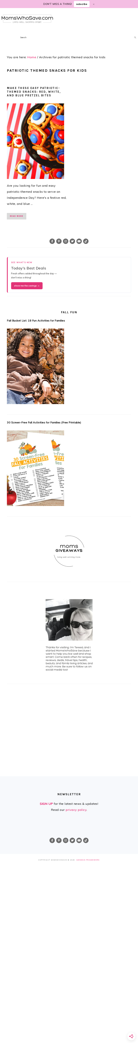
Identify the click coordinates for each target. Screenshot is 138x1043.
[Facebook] (52, 241)
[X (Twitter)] (72, 241)
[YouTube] (79, 241)
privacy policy (76, 810)
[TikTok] (86, 241)
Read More (16, 216)
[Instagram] (65, 241)
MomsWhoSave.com (27, 18)
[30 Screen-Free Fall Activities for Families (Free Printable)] (69, 469)
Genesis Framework (88, 860)
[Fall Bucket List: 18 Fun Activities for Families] (69, 367)
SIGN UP (46, 804)
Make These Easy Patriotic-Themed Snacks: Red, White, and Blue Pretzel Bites (34, 91)
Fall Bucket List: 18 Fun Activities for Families (36, 320)
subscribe (81, 4)
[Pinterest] (59, 241)
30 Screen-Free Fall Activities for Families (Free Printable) (44, 422)
